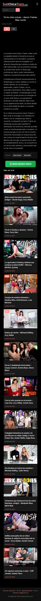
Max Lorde (27, 155)
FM (14, 29)
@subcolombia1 (27, 590)
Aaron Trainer (17, 155)
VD (7, 29)
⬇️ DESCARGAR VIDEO (21, 164)
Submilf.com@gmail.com (20, 593)
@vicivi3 (12, 590)
